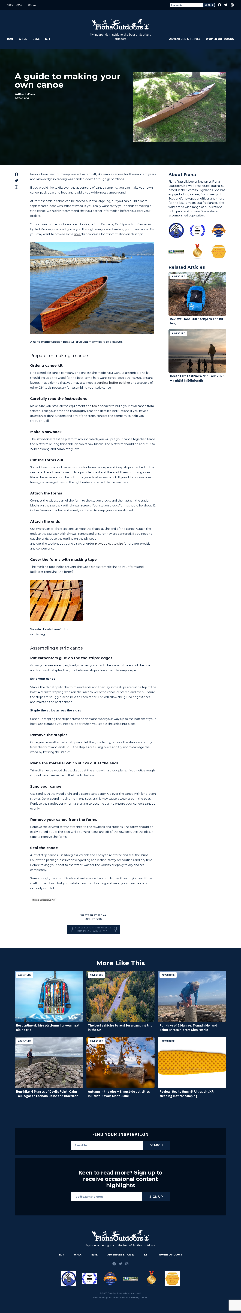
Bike (36, 39)
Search (208, 5)
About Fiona (14, 5)
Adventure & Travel (184, 39)
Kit (47, 39)
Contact (33, 5)
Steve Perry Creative (137, 1297)
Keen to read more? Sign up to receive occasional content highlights (120, 1179)
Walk (23, 39)
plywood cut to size (109, 543)
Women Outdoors (220, 39)
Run (10, 39)
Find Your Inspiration (120, 1134)
